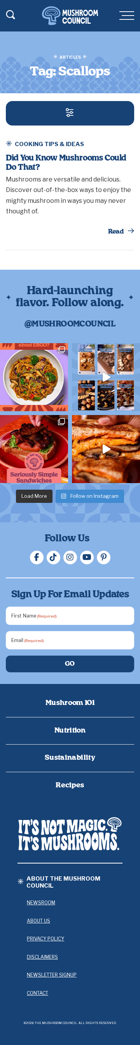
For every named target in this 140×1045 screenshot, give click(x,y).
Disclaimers (42, 957)
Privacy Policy (45, 939)
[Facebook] (37, 557)
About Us (38, 921)
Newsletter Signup (52, 975)
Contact (37, 993)
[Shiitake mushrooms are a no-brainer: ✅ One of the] (34, 377)
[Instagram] (70, 557)
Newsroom (41, 902)
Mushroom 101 (70, 703)
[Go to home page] (70, 833)
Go (70, 664)
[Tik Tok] (53, 557)
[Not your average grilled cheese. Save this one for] (106, 449)
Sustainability (70, 757)
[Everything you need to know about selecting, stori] (106, 377)
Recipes (70, 785)
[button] (70, 113)
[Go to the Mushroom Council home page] (70, 16)
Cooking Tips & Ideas (49, 144)
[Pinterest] (103, 557)
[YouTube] (87, 557)
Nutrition (70, 730)
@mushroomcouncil (70, 324)
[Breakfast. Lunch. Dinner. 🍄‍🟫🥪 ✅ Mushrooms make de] (34, 449)
